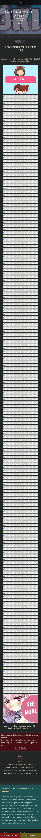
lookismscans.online (21, 61)
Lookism (5, 791)
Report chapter (20, 748)
